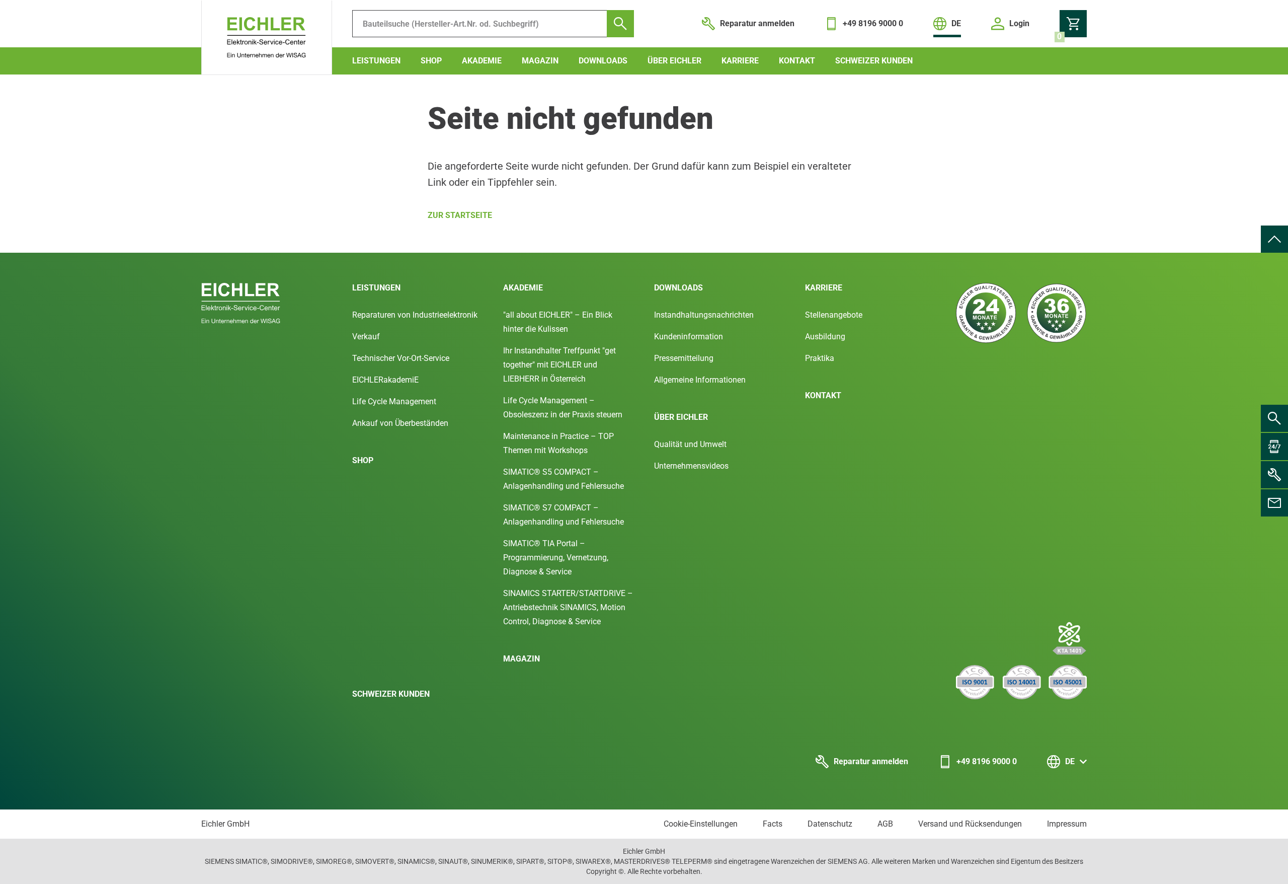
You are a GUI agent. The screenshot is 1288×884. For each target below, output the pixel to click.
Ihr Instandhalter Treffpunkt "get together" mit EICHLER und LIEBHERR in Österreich (559, 365)
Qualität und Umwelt (690, 444)
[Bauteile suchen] (620, 23)
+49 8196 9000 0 (986, 761)
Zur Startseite (460, 215)
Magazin (540, 60)
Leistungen (376, 60)
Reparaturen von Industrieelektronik (414, 315)
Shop (431, 60)
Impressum (1067, 824)
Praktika (819, 358)
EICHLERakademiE (385, 380)
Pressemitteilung (683, 358)
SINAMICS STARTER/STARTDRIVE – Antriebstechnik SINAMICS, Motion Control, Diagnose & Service (568, 607)
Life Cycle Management (394, 401)
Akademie (482, 60)
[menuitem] (1274, 239)
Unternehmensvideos (691, 466)
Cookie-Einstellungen (701, 824)
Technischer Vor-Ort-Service (400, 358)
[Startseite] (266, 38)
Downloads (603, 60)
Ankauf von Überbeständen (400, 423)
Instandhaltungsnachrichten (704, 315)
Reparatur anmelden (871, 761)
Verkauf (366, 336)
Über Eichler (674, 60)
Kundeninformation (688, 336)
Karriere (740, 60)
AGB (885, 824)
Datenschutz (830, 824)
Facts (772, 824)
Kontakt (797, 60)
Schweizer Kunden (874, 60)
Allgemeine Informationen (700, 380)
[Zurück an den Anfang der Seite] (1274, 239)
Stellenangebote (833, 315)
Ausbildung (825, 336)
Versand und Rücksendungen (970, 824)
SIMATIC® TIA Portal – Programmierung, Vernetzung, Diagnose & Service (555, 557)
